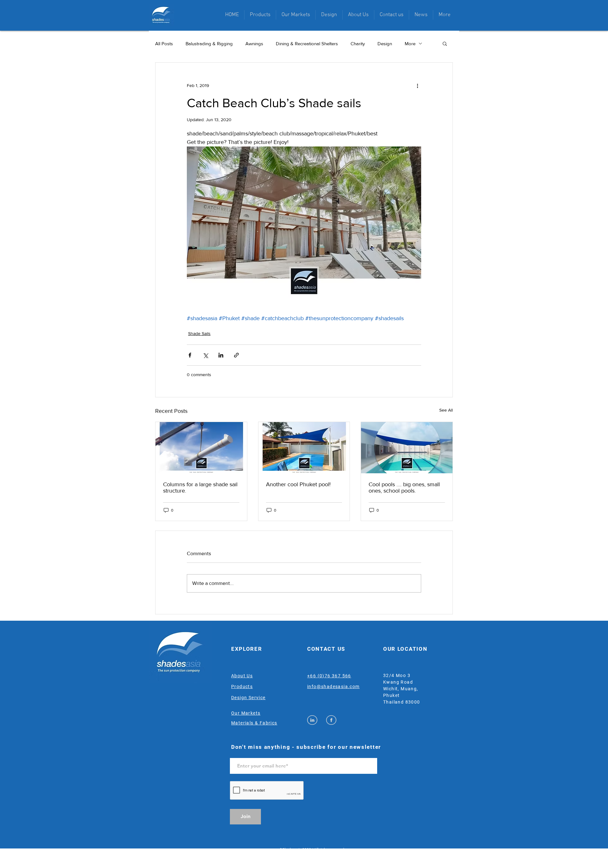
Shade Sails (199, 333)
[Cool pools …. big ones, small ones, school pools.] (407, 447)
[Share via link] (236, 355)
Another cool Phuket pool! (298, 484)
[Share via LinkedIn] (221, 355)
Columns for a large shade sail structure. (200, 487)
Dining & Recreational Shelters (307, 43)
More (410, 43)
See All (446, 410)
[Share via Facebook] (190, 355)
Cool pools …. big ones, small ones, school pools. (404, 487)
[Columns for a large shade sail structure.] (201, 447)
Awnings (254, 43)
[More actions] (417, 85)
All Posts (164, 43)
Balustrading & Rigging (209, 43)
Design (384, 43)
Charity (358, 43)
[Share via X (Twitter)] (205, 355)
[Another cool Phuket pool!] (304, 447)
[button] (260, 15)
